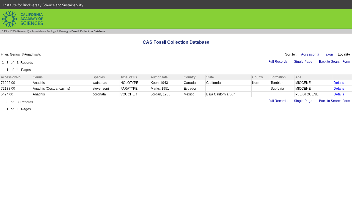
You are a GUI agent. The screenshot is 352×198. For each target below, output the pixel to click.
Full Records (277, 62)
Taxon (328, 54)
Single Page (303, 62)
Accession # (310, 54)
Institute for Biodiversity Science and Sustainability (43, 5)
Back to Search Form (334, 62)
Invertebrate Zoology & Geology (50, 31)
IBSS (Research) (19, 31)
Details (339, 83)
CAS (4, 31)
